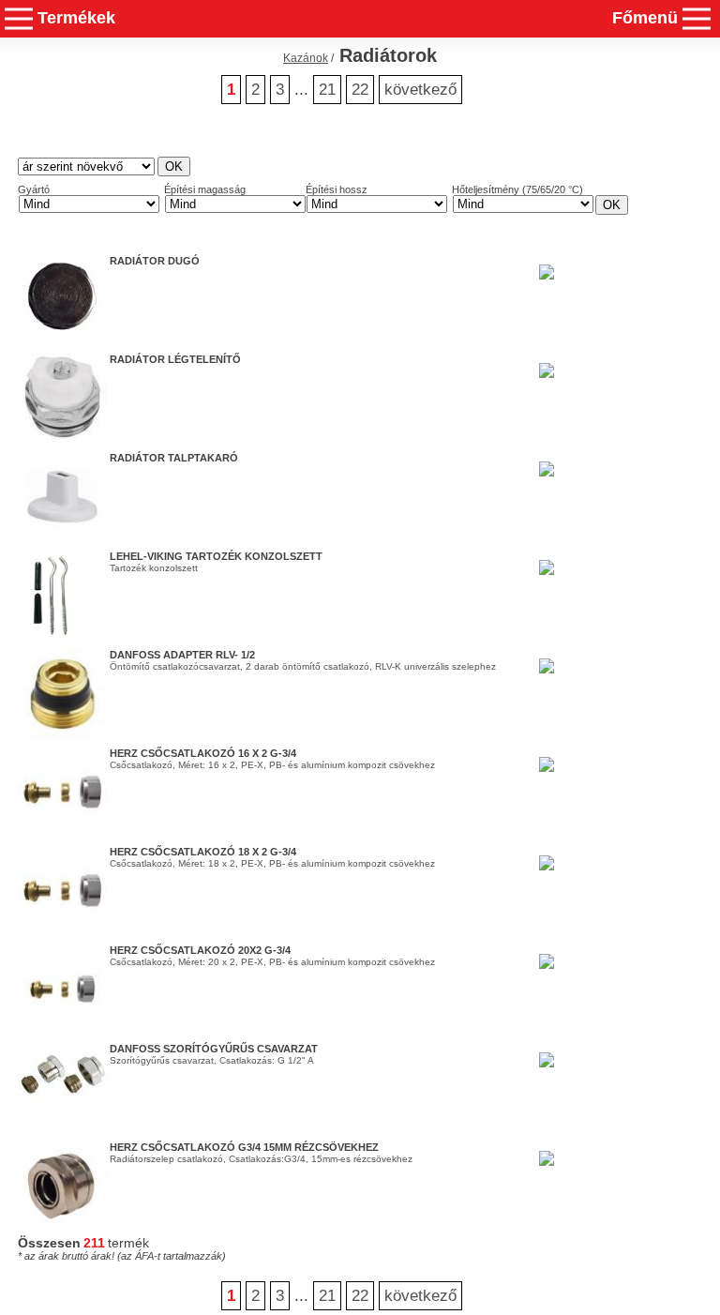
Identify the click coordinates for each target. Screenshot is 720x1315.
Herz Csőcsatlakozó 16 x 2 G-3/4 (203, 753)
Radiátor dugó (155, 260)
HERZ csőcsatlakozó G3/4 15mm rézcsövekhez (244, 1147)
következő (420, 89)
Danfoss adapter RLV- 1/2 (182, 654)
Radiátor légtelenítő (175, 359)
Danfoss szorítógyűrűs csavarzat (214, 1048)
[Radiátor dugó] (63, 333)
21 (327, 89)
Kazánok (305, 58)
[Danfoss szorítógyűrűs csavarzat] (63, 1102)
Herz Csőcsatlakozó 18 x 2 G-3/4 (203, 851)
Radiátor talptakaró (174, 457)
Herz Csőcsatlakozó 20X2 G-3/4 (200, 950)
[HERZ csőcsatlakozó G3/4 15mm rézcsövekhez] (62, 1226)
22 (360, 89)
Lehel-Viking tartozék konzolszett (216, 556)
